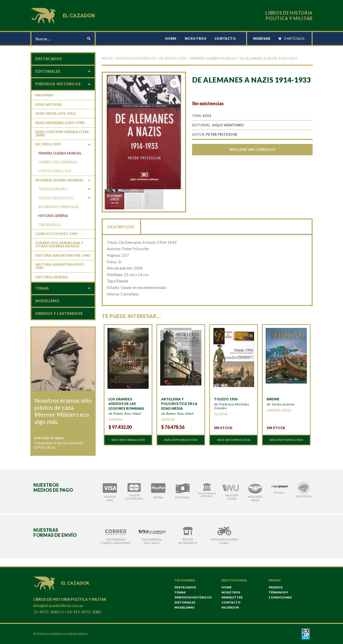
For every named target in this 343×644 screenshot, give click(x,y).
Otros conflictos (54, 171)
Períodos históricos (136, 58)
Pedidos (275, 587)
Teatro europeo (53, 189)
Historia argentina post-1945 (60, 266)
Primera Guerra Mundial (213, 58)
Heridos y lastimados (59, 313)
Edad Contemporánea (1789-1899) (62, 133)
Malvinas (44, 95)
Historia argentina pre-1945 (62, 255)
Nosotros (195, 38)
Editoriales (48, 71)
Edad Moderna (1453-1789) (60, 123)
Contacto (225, 38)
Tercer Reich (49, 225)
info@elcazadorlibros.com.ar (58, 605)
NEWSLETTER (232, 597)
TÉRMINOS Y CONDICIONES (280, 594)
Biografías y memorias (58, 207)
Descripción (120, 226)
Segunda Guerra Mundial (59, 180)
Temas (42, 288)
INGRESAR (261, 38)
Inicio (107, 58)
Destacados (48, 59)
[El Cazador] (63, 15)
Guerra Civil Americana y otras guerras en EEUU (59, 244)
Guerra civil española (57, 162)
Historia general (53, 216)
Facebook (230, 607)
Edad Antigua (48, 104)
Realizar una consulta (252, 149)
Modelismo (47, 301)
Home (171, 38)
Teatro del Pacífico (56, 198)
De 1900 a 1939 (173, 58)
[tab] (121, 226)
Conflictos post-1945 (56, 234)
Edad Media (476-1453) (55, 113)
